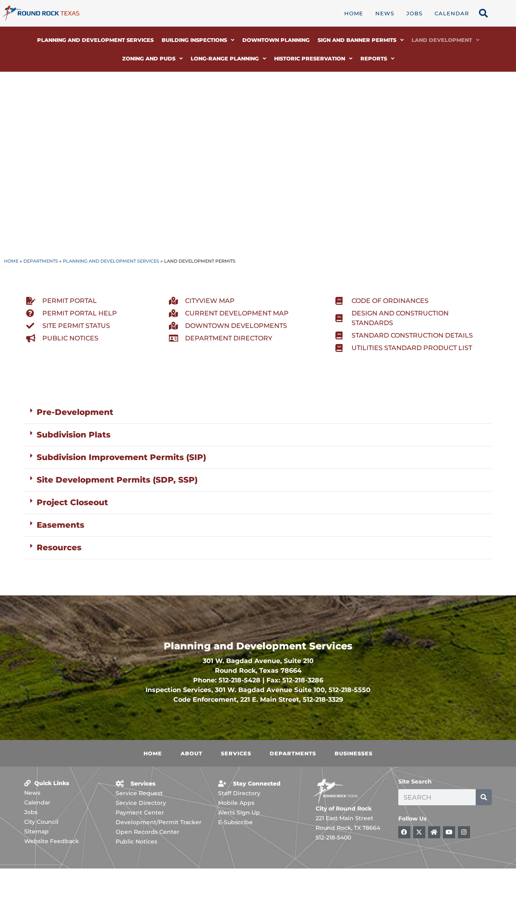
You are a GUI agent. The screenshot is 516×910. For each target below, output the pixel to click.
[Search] (484, 797)
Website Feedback (51, 841)
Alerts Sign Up (239, 812)
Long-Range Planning (225, 58)
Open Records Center (147, 831)
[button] (258, 412)
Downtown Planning (276, 40)
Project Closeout (72, 502)
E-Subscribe (235, 822)
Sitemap (36, 831)
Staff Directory (239, 793)
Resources (59, 547)
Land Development (442, 40)
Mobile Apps (236, 802)
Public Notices (136, 841)
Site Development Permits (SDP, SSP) (117, 480)
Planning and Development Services (95, 40)
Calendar (452, 13)
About (191, 753)
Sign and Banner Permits (357, 40)
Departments (40, 261)
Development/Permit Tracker (159, 822)
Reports (373, 58)
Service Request (139, 793)
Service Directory (141, 802)
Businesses (353, 753)
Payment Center (140, 812)
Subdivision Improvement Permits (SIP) (121, 457)
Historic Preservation (309, 58)
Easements (60, 525)
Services (236, 753)
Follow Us (412, 818)
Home (353, 13)
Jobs (414, 13)
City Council (41, 821)
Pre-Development (75, 412)
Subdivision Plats (73, 434)
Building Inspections (194, 40)
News (384, 13)
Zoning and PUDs (148, 58)
